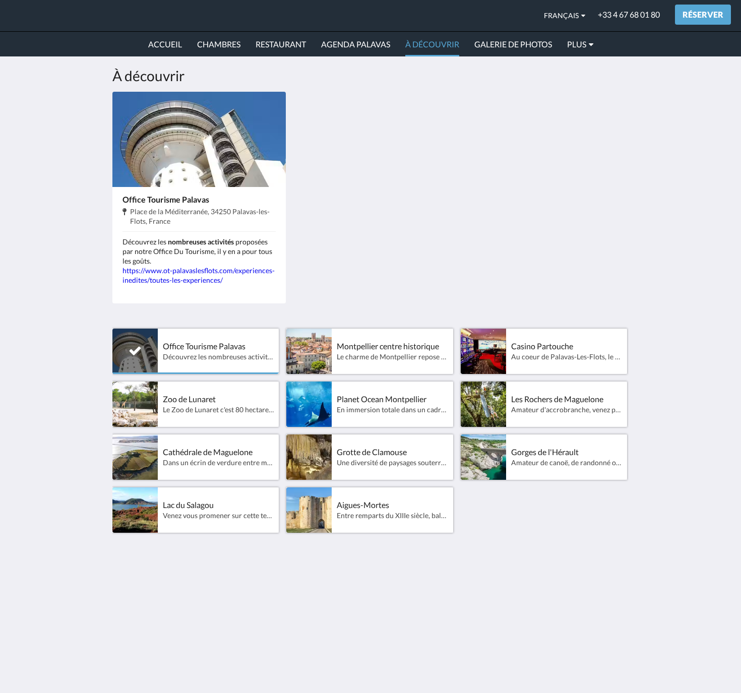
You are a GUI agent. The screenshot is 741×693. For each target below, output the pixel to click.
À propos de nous (406, 595)
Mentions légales (405, 621)
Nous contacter (402, 587)
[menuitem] (165, 44)
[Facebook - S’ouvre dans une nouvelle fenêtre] (618, 593)
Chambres (306, 595)
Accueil (300, 587)
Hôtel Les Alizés (61, 15)
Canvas (616, 663)
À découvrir (308, 612)
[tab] (326, 570)
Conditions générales (412, 604)
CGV (384, 612)
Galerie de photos (318, 604)
